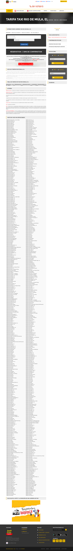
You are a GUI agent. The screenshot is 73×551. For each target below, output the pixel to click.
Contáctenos (53, 10)
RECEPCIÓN (51, 19)
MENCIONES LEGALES (9, 548)
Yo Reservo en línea (25, 64)
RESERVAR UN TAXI (42, 535)
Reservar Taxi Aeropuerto (58, 63)
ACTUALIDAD (41, 530)
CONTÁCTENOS (41, 542)
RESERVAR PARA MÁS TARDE (55, 44)
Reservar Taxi (64, 1)
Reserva (9, 10)
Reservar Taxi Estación (58, 77)
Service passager (63, 19)
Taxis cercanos (20, 10)
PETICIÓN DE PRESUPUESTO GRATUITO (57, 46)
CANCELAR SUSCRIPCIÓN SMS (44, 540)
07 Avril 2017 (24, 531)
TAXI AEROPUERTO (42, 537)
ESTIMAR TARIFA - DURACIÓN (43, 532)
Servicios (61, 10)
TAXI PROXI (23, 548)
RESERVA (47, 548)
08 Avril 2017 (24, 529)
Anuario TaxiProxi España (35, 10)
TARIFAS (45, 10)
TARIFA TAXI (56, 19)
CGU (14, 548)
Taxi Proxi (12, 1)
